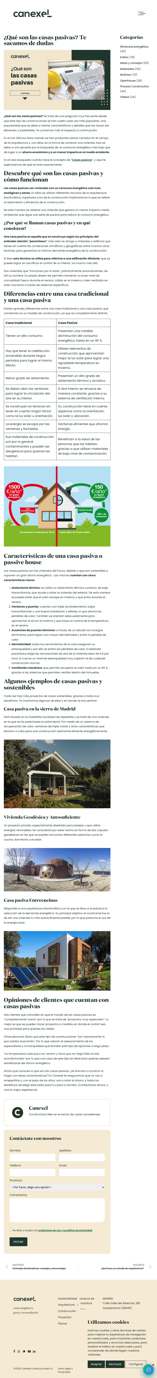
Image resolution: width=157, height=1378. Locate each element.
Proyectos (64, 1317)
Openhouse (128, 81)
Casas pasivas (82, 160)
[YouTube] (29, 1351)
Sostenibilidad (67, 1298)
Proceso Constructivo (134, 86)
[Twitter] (24, 1351)
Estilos (124, 57)
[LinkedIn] (34, 1351)
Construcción (67, 1311)
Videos (124, 97)
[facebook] (14, 1351)
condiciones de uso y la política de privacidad (65, 1230)
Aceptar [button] (96, 1364)
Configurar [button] (136, 1364)
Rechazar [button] (115, 1364)
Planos (62, 1323)
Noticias (125, 75)
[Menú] (141, 13)
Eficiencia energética (134, 47)
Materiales (127, 69)
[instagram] (19, 1351)
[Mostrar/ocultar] (77, 1305)
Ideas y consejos (131, 63)
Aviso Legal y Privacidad (65, 1370)
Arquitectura (66, 1305)
